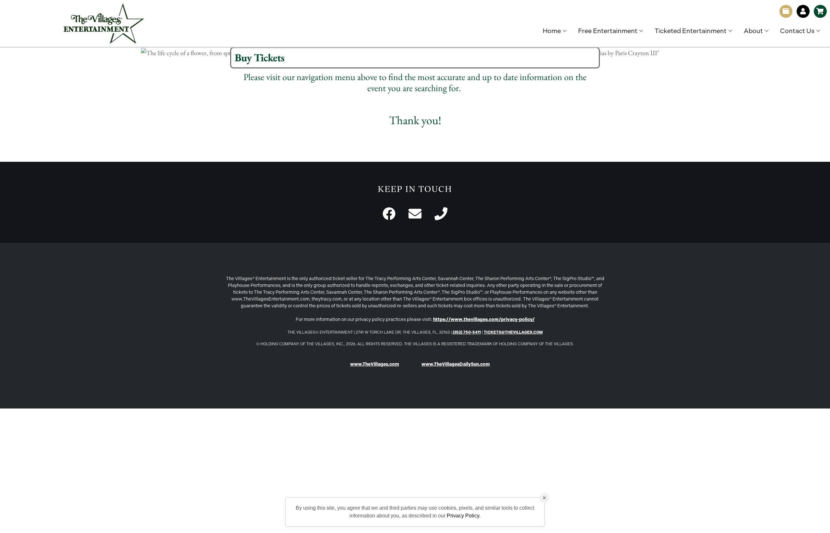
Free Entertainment (607, 31)
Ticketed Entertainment (691, 31)
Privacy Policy (463, 515)
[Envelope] (415, 213)
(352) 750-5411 (467, 332)
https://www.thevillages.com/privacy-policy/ (484, 319)
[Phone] (440, 213)
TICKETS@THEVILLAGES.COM (513, 332)
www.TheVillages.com (374, 364)
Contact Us (797, 31)
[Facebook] (389, 213)
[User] (803, 11)
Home (552, 31)
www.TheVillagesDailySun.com (455, 364)
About (753, 31)
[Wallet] (785, 11)
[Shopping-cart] (820, 11)
